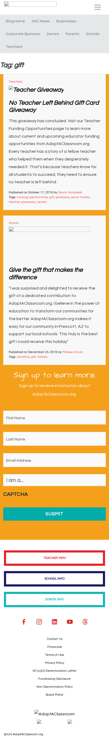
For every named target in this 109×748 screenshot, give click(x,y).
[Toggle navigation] (97, 7)
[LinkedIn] (54, 621)
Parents (72, 34)
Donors (53, 34)
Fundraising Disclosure (54, 679)
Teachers (14, 47)
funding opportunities (32, 197)
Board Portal (54, 694)
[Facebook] (23, 621)
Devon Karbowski (70, 192)
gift (51, 197)
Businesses (66, 21)
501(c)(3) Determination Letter (54, 671)
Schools (92, 34)
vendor (42, 202)
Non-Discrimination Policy (55, 686)
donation (23, 357)
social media (80, 197)
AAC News (40, 21)
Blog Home (15, 21)
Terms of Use (54, 655)
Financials (54, 647)
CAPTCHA (15, 494)
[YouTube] (69, 621)
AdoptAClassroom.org (28, 734)
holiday (42, 357)
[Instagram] (39, 621)
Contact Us (54, 639)
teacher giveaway (22, 202)
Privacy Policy (54, 663)
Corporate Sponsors (23, 34)
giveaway (63, 197)
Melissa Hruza (72, 352)
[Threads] (85, 621)
